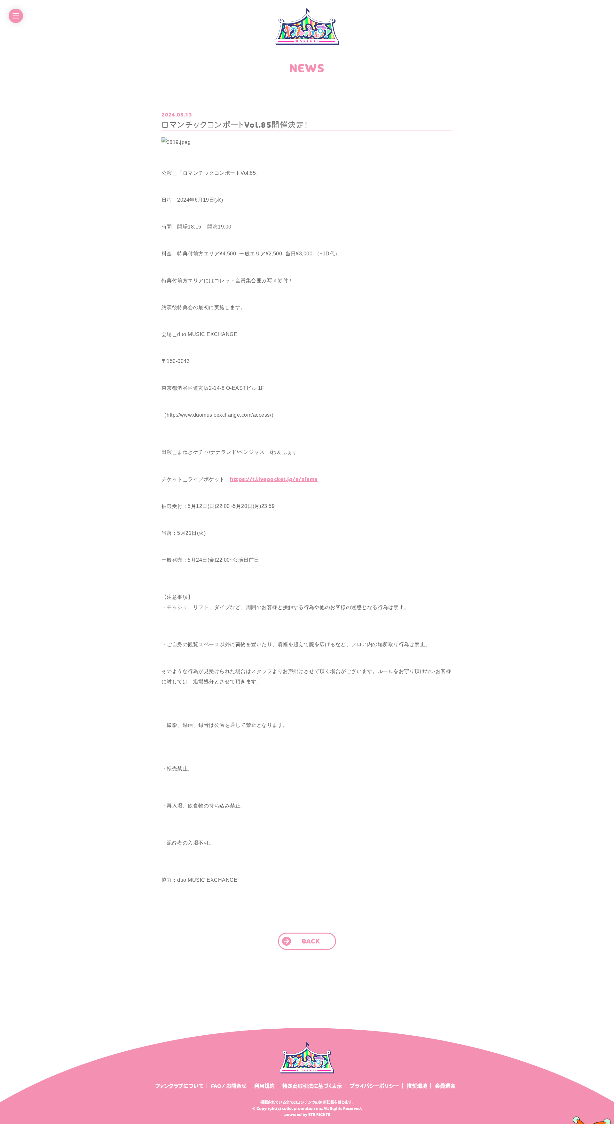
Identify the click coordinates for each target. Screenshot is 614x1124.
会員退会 (445, 1085)
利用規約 (264, 1085)
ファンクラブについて (179, 1085)
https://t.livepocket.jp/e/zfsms (274, 479)
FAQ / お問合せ (229, 1085)
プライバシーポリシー (374, 1085)
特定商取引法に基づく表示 (312, 1085)
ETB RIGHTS (319, 1114)
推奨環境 (417, 1085)
